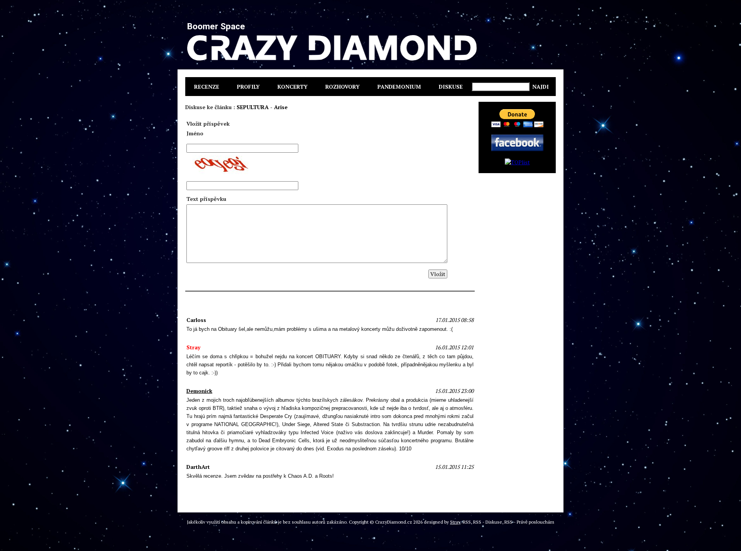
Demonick (199, 390)
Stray (455, 522)
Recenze (206, 86)
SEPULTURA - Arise (262, 107)
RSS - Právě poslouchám (529, 522)
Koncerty (292, 86)
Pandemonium (399, 86)
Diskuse (451, 86)
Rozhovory (342, 86)
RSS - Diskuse (487, 522)
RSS (467, 522)
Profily (248, 86)
